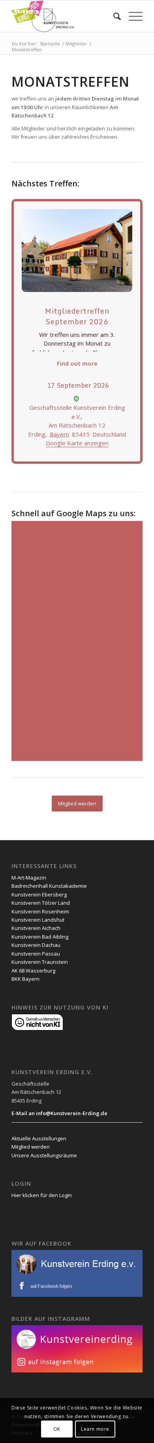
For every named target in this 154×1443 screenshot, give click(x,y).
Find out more (77, 363)
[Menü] (132, 16)
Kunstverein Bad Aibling (39, 936)
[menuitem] (113, 16)
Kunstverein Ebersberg (39, 894)
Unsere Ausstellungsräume (44, 1155)
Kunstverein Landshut (37, 919)
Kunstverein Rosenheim (40, 911)
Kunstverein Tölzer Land (40, 902)
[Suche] (113, 16)
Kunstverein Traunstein (39, 961)
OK (56, 1429)
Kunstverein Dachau (35, 944)
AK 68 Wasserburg (33, 970)
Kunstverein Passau (35, 953)
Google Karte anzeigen (77, 443)
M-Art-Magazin (28, 877)
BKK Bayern (25, 978)
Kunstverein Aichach (35, 928)
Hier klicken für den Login (41, 1195)
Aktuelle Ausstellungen (38, 1138)
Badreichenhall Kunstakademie (49, 885)
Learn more (95, 1429)
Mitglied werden (30, 1146)
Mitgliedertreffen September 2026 (77, 316)
